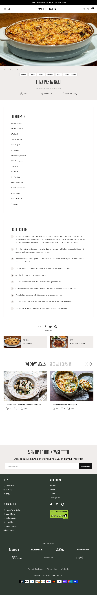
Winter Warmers (70, 75)
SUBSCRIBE (85, 466)
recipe (41, 75)
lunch (32, 75)
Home (5, 70)
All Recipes (48, 330)
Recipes (12, 70)
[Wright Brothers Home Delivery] (48, 9)
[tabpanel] (48, 393)
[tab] (35, 364)
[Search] (9, 9)
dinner (23, 75)
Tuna (58, 75)
